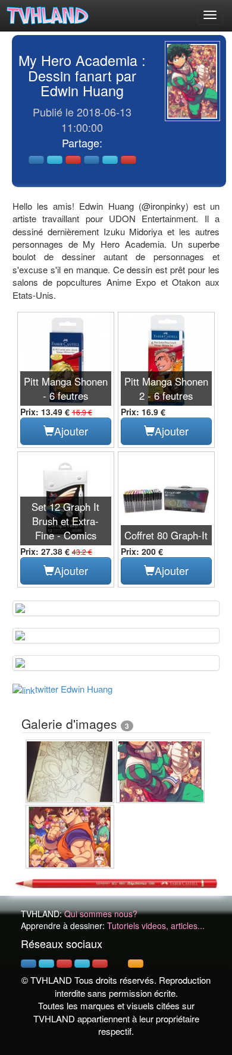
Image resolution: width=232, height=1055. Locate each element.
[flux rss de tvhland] (135, 963)
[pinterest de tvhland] (64, 963)
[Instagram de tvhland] (82, 963)
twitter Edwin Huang (73, 689)
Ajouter (71, 430)
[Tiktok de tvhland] (118, 963)
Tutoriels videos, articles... (156, 925)
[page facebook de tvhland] (28, 963)
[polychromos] (116, 882)
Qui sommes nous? (100, 914)
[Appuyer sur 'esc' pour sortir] (192, 81)
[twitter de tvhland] (46, 963)
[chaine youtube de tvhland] (100, 963)
